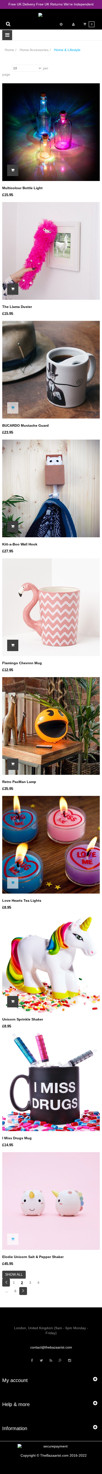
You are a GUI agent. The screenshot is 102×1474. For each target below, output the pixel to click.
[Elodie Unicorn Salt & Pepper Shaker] (51, 1201)
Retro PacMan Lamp (19, 782)
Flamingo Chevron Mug (22, 663)
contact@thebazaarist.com (51, 1347)
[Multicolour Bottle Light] (51, 132)
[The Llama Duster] (51, 250)
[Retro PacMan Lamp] (51, 725)
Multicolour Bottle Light (22, 188)
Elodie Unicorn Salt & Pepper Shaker (33, 1257)
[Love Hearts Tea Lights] (51, 844)
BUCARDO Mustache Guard (25, 425)
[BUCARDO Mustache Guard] (51, 369)
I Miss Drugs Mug (17, 1138)
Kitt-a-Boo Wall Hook (19, 544)
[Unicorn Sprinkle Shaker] (51, 963)
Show (6, 68)
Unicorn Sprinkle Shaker (22, 1019)
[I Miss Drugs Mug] (51, 1082)
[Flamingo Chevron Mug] (51, 607)
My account (15, 1380)
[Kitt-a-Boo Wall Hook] (51, 488)
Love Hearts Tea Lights (21, 900)
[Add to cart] (12, 170)
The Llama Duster (17, 307)
